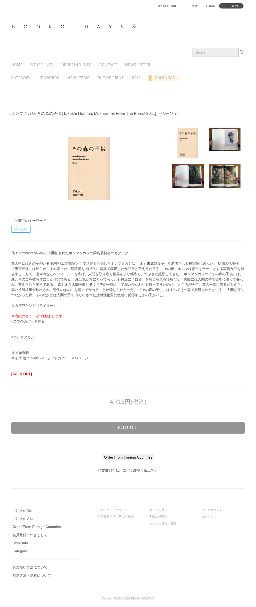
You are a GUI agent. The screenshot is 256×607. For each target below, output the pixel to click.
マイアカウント (211, 510)
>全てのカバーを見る (28, 321)
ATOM (162, 516)
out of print (111, 77)
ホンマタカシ (21, 229)
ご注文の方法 (23, 519)
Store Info (20, 543)
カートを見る (159, 510)
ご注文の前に (23, 511)
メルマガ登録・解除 (163, 523)
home (17, 64)
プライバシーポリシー (113, 510)
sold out (128, 428)
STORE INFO (42, 64)
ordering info (77, 64)
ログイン (207, 516)
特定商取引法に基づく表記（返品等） (128, 471)
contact (108, 64)
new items (78, 77)
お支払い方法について (30, 567)
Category (21, 77)
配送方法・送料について (31, 575)
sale (136, 77)
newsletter (137, 64)
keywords (48, 77)
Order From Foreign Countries (36, 527)
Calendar (163, 77)
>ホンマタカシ (22, 337)
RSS (153, 516)
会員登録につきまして (30, 535)
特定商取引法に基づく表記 (116, 516)
